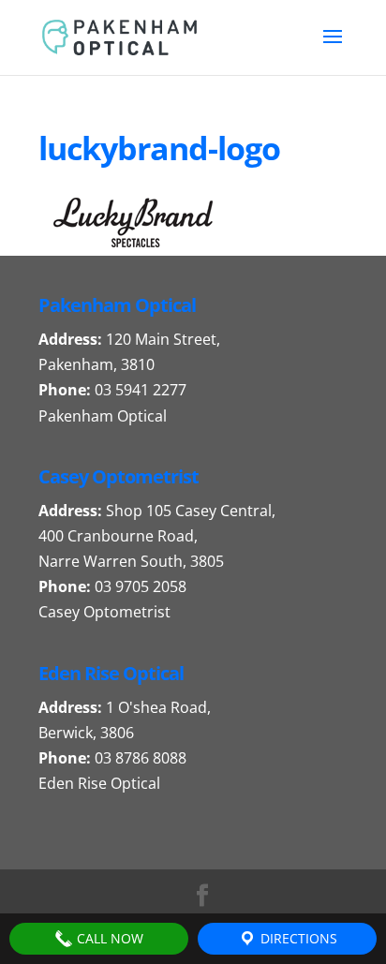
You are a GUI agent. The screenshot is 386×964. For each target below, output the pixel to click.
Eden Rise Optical (99, 783)
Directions (297, 938)
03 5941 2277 (140, 389)
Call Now (108, 938)
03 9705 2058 (140, 586)
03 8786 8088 (140, 758)
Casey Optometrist (104, 611)
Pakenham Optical (102, 416)
